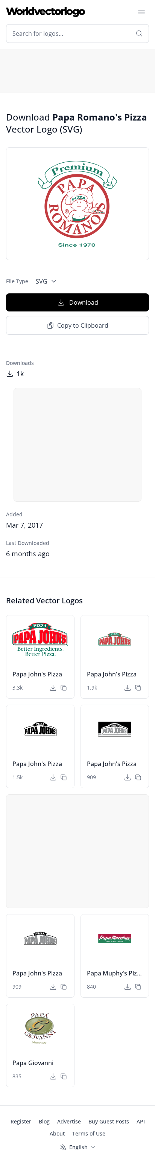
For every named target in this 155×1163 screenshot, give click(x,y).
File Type (17, 281)
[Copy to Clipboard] (63, 687)
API (141, 1121)
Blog (44, 1121)
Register (21, 1121)
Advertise (69, 1121)
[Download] (53, 687)
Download (83, 302)
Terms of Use (88, 1133)
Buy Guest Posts (108, 1121)
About (57, 1133)
